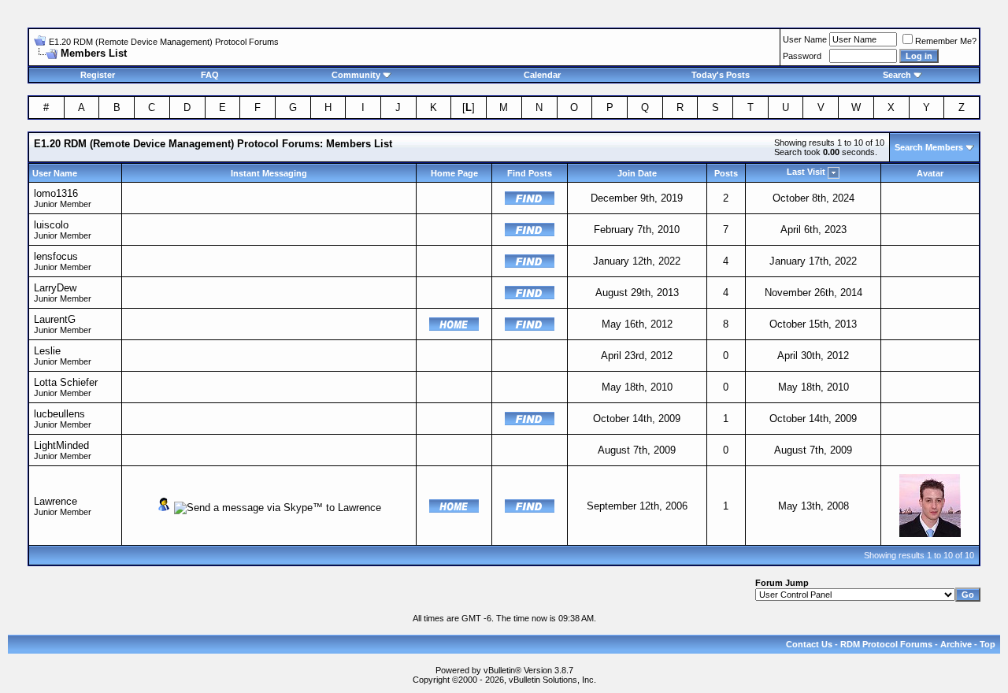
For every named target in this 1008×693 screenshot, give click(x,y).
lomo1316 (56, 193)
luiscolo (51, 225)
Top (987, 644)
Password (802, 56)
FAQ (210, 75)
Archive (956, 644)
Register (97, 75)
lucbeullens (59, 414)
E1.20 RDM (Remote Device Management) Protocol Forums (164, 41)
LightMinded (61, 445)
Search (897, 75)
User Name (805, 39)
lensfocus (56, 256)
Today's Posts (720, 75)
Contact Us (809, 644)
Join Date (637, 173)
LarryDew (55, 288)
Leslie (47, 351)
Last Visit (806, 171)
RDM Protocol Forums (886, 644)
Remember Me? (945, 41)
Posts (726, 173)
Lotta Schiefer (66, 382)
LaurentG (55, 319)
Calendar (542, 75)
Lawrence (55, 501)
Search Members (929, 147)
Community (356, 75)
